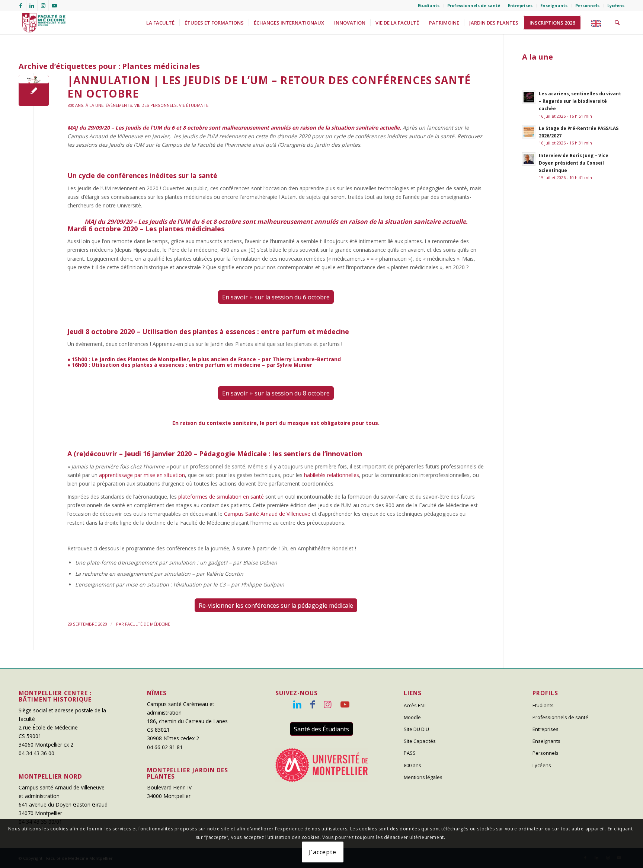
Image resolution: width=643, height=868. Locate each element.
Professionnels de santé (473, 5)
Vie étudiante (193, 105)
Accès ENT (415, 705)
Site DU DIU (416, 729)
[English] (598, 22)
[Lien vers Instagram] (43, 5)
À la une (94, 105)
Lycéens (615, 5)
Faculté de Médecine (147, 624)
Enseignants (553, 5)
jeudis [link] (325, 505)
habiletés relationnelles (331, 474)
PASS (410, 753)
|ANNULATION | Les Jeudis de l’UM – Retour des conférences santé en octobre (269, 87)
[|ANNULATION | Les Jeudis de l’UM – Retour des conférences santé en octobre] (34, 91)
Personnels (587, 5)
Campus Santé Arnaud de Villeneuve (267, 513)
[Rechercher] (617, 22)
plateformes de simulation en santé (221, 496)
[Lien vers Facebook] (20, 5)
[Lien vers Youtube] (54, 5)
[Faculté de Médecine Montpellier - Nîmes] (42, 22)
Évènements (119, 105)
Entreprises (520, 5)
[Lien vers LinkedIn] (31, 5)
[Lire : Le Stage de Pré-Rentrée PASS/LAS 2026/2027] (528, 132)
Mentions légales (423, 777)
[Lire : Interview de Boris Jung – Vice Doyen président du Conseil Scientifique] (528, 159)
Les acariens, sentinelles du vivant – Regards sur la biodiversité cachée (580, 100)
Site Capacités (420, 741)
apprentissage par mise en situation (142, 474)
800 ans (75, 105)
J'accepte (322, 852)
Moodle (412, 717)
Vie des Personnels (155, 105)
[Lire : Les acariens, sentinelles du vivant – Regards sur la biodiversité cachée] (528, 97)
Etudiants (428, 5)
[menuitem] (429, 5)
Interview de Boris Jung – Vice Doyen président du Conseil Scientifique (573, 162)
